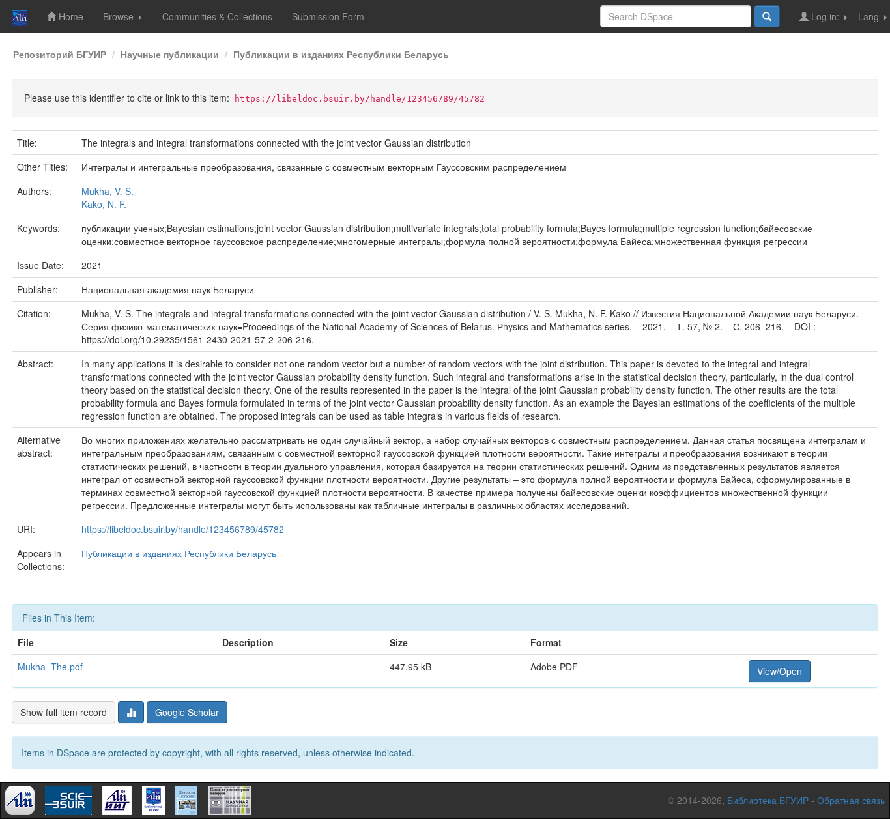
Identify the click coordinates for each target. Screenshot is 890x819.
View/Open (779, 671)
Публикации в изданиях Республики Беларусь (341, 54)
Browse (119, 16)
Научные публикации (170, 54)
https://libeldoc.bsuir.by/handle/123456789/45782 (182, 529)
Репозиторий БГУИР (59, 54)
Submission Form (328, 16)
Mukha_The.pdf (50, 666)
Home (69, 16)
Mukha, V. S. (107, 190)
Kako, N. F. (103, 203)
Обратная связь (851, 800)
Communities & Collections (217, 16)
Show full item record (63, 712)
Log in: (825, 16)
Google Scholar (187, 712)
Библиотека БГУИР (768, 800)
